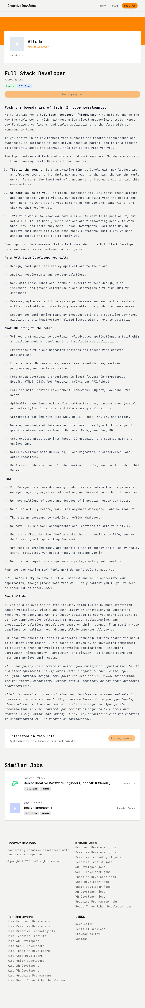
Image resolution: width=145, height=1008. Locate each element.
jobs (95, 847)
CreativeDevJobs (21, 843)
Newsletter (84, 924)
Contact (81, 939)
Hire (28, 921)
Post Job (129, 5)
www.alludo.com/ (38, 46)
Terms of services (90, 929)
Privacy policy (87, 934)
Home (103, 5)
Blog (115, 5)
